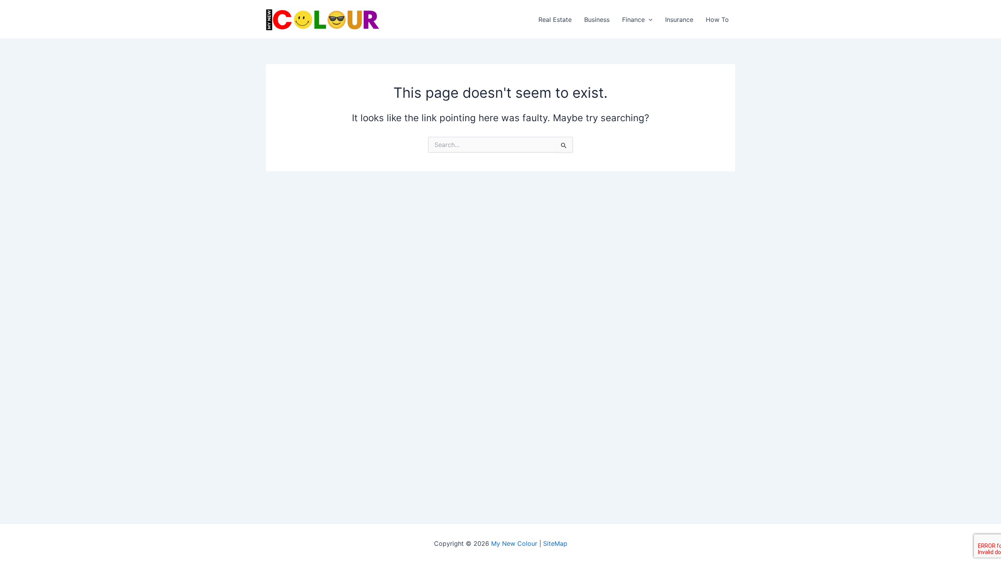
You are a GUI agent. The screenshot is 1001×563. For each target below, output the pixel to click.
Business (597, 19)
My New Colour (514, 543)
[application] (649, 19)
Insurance (679, 19)
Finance (633, 19)
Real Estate (555, 19)
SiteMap (555, 543)
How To (717, 19)
